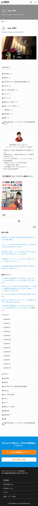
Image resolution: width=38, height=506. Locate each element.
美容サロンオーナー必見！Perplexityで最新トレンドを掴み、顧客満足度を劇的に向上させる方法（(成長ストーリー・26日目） (19, 288)
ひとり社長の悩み (11, 90)
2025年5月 (7, 343)
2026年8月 (7, 319)
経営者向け (8, 114)
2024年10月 (7, 352)
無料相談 (6, 480)
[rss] (19, 221)
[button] (31, 2)
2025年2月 (7, 347)
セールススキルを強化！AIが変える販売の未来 (16, 294)
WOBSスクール (8, 488)
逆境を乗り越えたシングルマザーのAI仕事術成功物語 (19, 123)
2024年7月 (7, 364)
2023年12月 (7, 368)
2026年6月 (7, 327)
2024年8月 (7, 360)
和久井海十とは (8, 484)
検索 (34, 227)
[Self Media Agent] (5, 2)
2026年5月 (7, 331)
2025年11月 (7, 335)
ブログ (7, 94)
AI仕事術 (8, 73)
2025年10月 (7, 339)
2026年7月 (7, 323)
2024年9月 (7, 356)
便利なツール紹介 (11, 102)
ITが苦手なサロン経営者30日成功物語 (17, 82)
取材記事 (8, 110)
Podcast (7, 86)
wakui (33, 280)
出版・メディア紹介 (11, 106)
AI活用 (7, 78)
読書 (6, 118)
